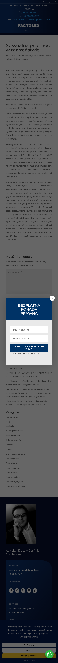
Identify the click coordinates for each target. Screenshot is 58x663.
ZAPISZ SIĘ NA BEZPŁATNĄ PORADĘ (29, 347)
